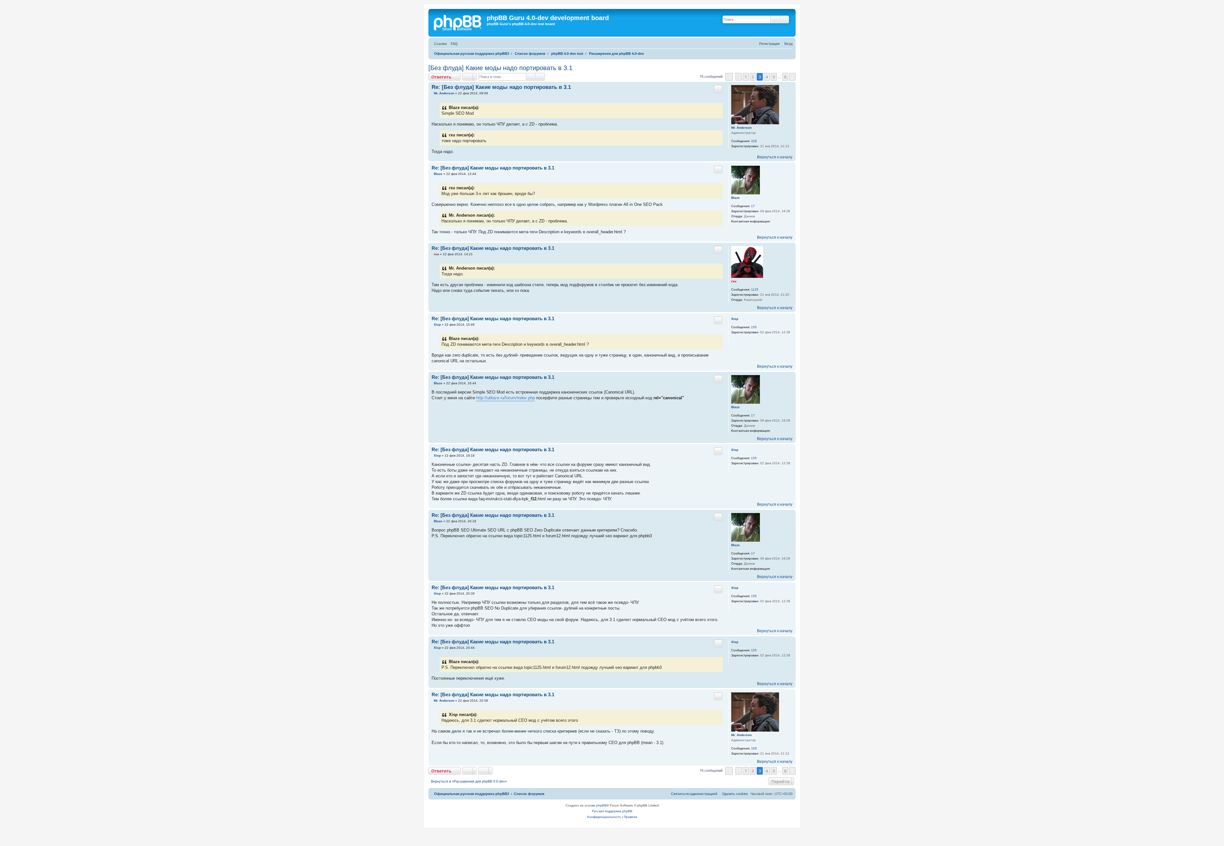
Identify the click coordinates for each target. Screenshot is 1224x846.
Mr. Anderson (741, 127)
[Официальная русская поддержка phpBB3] (460, 22)
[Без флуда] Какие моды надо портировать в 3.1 (500, 67)
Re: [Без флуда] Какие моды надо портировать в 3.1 (501, 87)
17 (753, 206)
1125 (754, 289)
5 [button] (774, 77)
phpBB (601, 805)
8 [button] (785, 77)
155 (754, 327)
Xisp (734, 319)
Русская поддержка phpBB (612, 811)
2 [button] (753, 77)
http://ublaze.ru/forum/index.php (505, 397)
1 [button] (746, 77)
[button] (729, 77)
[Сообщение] (432, 93)
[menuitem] (453, 44)
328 (754, 141)
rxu (733, 281)
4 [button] (767, 77)
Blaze (735, 197)
